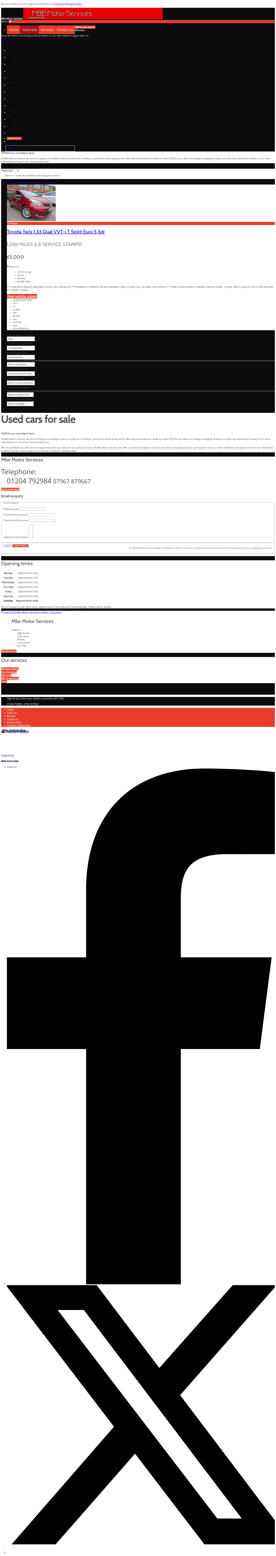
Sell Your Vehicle (10, 669)
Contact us (13, 719)
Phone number (15, 520)
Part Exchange (9, 672)
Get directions (9, 651)
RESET (10, 148)
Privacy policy (14, 722)
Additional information (15, 537)
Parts (4, 681)
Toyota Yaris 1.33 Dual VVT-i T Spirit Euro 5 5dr (32, 183)
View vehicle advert (22, 296)
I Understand (60, 3)
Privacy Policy (74, 3)
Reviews (11, 715)
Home (10, 709)
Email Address (15, 514)
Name (10, 509)
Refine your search (85, 27)
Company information (19, 725)
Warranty (6, 675)
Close (4, 41)
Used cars (12, 712)
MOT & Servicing (10, 678)
